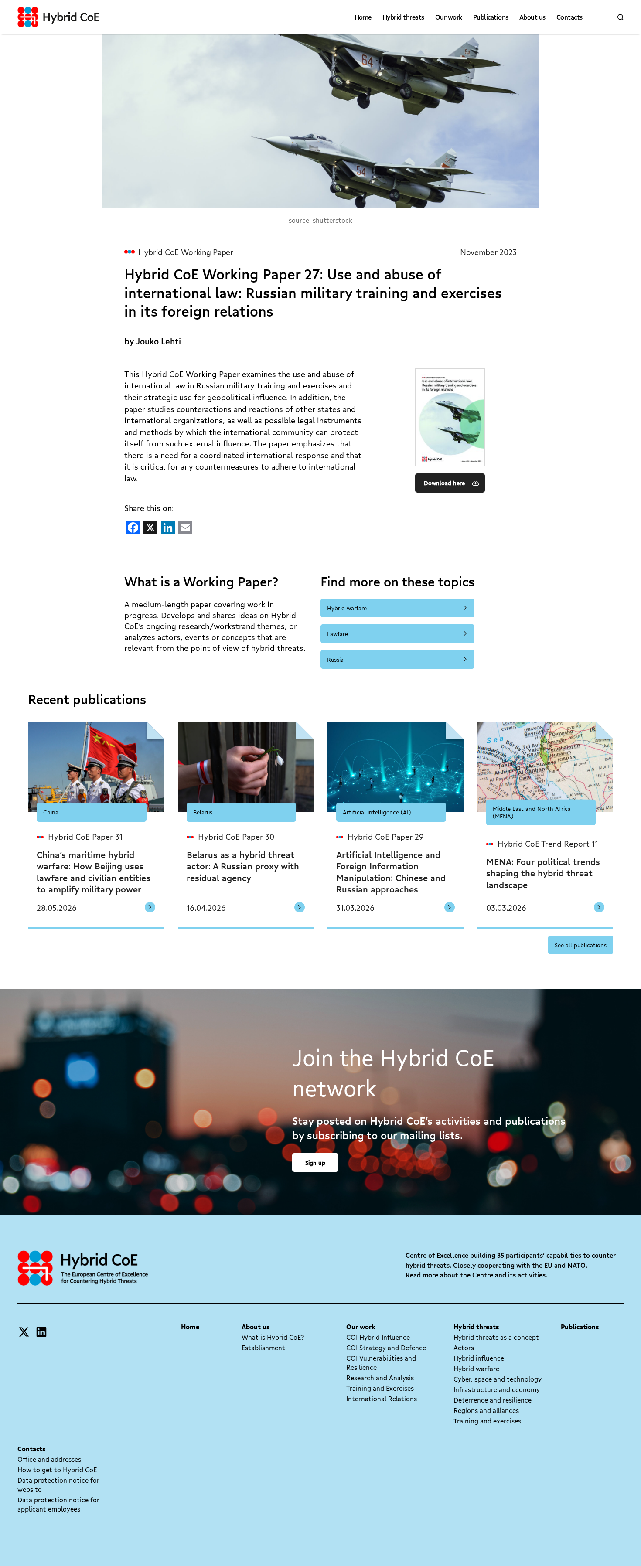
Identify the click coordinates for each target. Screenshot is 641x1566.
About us (532, 17)
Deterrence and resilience (492, 1400)
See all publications (581, 945)
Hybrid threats (403, 17)
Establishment (263, 1347)
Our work (448, 17)
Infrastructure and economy (496, 1389)
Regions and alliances (486, 1410)
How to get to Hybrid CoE (57, 1469)
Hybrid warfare (347, 608)
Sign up (315, 1162)
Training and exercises (487, 1420)
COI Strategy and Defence (386, 1347)
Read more (422, 1274)
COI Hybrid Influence (378, 1337)
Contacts (569, 17)
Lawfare (337, 633)
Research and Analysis (380, 1377)
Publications (490, 17)
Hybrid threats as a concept (496, 1337)
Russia (335, 659)
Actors (463, 1347)
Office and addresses (49, 1459)
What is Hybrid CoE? (273, 1337)
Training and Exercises (380, 1388)
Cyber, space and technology (497, 1379)
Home (363, 17)
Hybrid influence (478, 1358)
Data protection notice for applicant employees (58, 1504)
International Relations (381, 1398)
